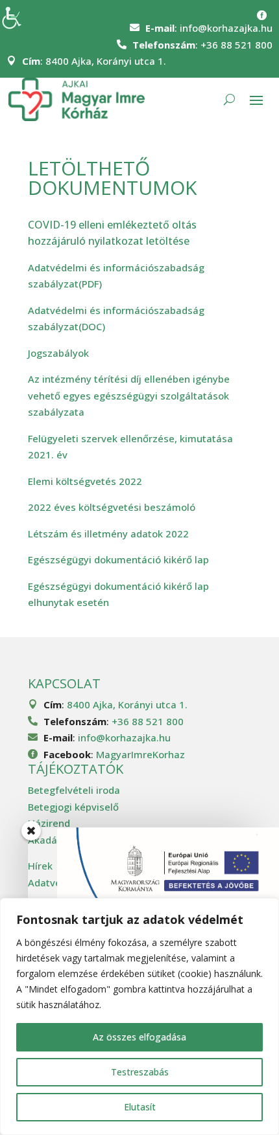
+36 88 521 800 (236, 44)
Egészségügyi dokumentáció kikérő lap (118, 559)
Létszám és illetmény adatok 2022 (108, 533)
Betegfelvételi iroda (74, 789)
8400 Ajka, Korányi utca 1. (105, 60)
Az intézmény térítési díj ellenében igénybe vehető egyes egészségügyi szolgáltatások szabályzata (129, 395)
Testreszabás (140, 1072)
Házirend (49, 822)
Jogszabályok (58, 352)
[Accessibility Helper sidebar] (15, 15)
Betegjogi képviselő (73, 806)
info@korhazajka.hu (226, 27)
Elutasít (140, 1107)
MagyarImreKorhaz (140, 754)
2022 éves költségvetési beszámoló (111, 506)
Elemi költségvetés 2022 (85, 481)
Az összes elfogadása (139, 1037)
